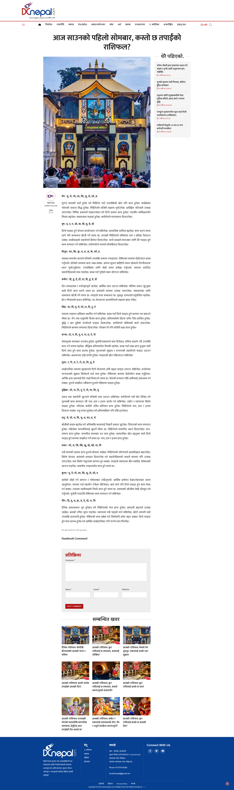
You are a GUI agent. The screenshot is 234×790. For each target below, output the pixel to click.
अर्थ (119, 24)
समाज (71, 24)
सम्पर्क (133, 784)
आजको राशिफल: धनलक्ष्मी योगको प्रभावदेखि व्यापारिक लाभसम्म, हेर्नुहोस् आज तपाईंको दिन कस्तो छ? (74, 724)
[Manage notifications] (227, 784)
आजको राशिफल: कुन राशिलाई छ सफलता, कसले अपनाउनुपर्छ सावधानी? (104, 686)
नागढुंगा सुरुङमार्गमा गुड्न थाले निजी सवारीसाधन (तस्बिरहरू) (171, 113)
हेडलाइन (87, 761)
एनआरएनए (140, 24)
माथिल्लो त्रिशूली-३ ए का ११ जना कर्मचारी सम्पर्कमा (170, 126)
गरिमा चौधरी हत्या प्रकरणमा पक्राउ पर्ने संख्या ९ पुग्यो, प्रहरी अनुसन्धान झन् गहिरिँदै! (172, 69)
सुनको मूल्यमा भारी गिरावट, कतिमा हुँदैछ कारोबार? (171, 83)
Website (125, 589)
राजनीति (60, 24)
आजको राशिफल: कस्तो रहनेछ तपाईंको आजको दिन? (75, 685)
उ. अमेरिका (154, 24)
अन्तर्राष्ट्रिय (168, 24)
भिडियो (86, 757)
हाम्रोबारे (101, 784)
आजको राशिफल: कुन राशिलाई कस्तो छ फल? (133, 685)
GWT (144, 786)
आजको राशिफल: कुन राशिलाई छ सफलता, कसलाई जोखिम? (105, 651)
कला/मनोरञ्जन (98, 24)
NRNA (86, 753)
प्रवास (128, 24)
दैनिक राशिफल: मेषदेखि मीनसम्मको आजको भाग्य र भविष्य (74, 651)
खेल (111, 24)
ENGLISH (181, 24)
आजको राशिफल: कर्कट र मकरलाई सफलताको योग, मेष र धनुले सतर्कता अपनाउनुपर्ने (105, 722)
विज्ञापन (110, 784)
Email (97, 589)
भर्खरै (205, 25)
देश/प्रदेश (82, 24)
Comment (70, 560)
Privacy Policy (122, 784)
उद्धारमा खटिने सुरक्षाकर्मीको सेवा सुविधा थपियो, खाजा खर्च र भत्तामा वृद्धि (170, 99)
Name (68, 589)
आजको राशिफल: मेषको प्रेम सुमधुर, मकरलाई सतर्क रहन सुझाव (135, 651)
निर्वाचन (48, 24)
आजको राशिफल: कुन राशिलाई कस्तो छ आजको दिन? (134, 722)
